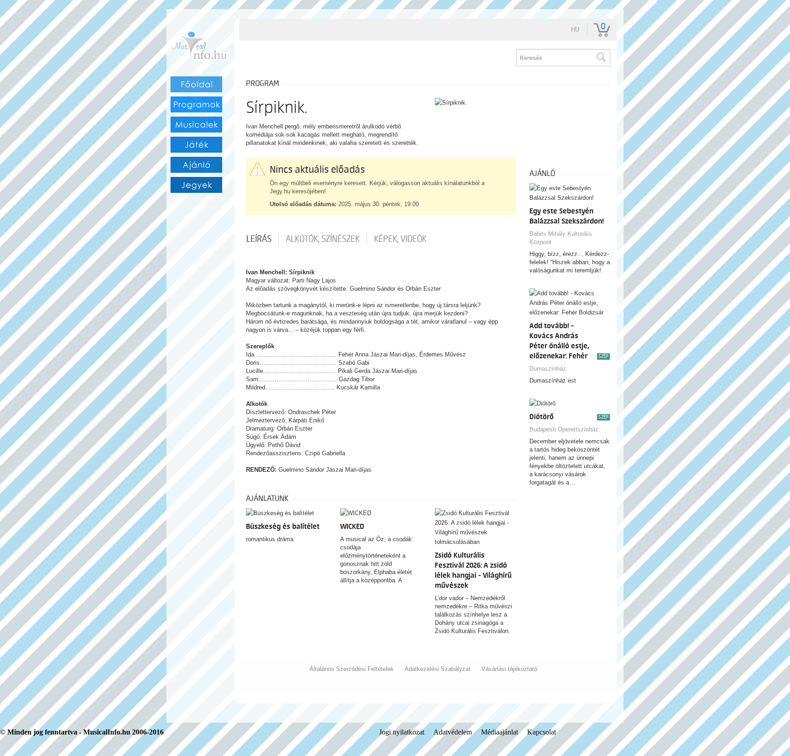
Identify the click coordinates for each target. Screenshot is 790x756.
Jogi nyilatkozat (401, 732)
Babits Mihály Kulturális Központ (560, 237)
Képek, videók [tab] (400, 239)
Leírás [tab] (259, 239)
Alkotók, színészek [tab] (323, 239)
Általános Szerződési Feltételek (352, 668)
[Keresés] (600, 57)
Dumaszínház (547, 368)
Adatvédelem (452, 732)
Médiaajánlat (499, 732)
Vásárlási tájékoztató (509, 668)
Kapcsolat (541, 732)
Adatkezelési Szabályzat (437, 668)
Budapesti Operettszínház (563, 429)
